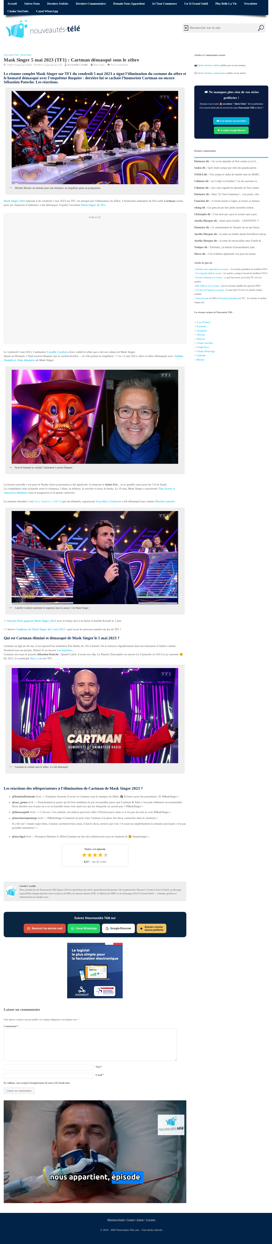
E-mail (100, 1074)
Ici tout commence (164, 3)
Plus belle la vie (226, 3)
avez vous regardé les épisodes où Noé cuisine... (236, 187)
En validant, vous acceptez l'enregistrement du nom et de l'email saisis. (37, 1083)
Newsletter (250, 3)
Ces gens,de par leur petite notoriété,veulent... (232, 207)
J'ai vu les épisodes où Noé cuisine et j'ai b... (234, 161)
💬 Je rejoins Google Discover (231, 130)
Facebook (201, 326)
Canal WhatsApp (47, 11)
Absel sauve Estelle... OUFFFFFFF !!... (240, 220)
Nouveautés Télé (11, 55)
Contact (131, 1219)
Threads (201, 334)
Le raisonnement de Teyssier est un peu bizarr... (236, 227)
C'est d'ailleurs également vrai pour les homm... (233, 254)
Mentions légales (116, 1219)
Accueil (12, 3)
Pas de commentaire (119, 65)
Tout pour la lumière (228, 298)
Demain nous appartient (129, 3)
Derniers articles (57, 3)
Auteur (140, 1219)
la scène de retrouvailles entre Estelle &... (241, 240)
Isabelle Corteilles (79, 65)
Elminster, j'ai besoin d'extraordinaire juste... (233, 247)
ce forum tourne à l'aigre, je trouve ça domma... (236, 201)
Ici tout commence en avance (209, 277)
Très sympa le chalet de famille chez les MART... (235, 174)
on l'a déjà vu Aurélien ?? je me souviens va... (235, 181)
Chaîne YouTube (17, 11)
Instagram (202, 330)
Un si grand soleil (196, 3)
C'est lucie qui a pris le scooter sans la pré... (236, 214)
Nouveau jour (202, 298)
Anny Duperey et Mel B (47, 501)
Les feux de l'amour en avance (210, 290)
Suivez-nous (32, 3)
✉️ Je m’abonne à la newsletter (231, 121)
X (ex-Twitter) (203, 322)
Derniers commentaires (91, 3)
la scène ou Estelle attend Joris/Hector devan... (243, 234)
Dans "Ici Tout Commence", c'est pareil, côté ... (236, 194)
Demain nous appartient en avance (212, 269)
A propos (150, 1219)
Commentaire (11, 1026)
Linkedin (201, 355)
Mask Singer (26, 55)
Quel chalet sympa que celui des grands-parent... (233, 167)
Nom (99, 1067)
